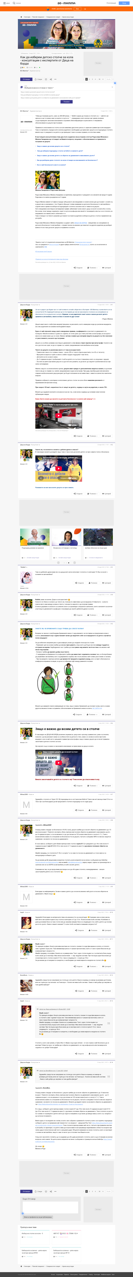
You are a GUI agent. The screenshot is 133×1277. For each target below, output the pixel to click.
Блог (113, 1274)
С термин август (63, 1237)
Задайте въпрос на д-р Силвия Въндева (96, 549)
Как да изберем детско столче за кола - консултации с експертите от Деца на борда (46, 60)
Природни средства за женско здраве (65, 549)
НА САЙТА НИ (97, 708)
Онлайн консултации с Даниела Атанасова (34, 549)
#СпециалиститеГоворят (43, 251)
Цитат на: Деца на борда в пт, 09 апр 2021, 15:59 (54, 1009)
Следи (39, 79)
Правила (66, 1274)
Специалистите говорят (53, 1266)
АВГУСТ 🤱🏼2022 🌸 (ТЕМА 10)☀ (65, 1233)
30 (99, 79)
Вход (124, 3)
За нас (53, 1274)
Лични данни (74, 1274)
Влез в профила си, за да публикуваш (38, 1217)
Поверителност (83, 1274)
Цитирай (108, 268)
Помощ (91, 1274)
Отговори (26, 79)
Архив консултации (68, 1266)
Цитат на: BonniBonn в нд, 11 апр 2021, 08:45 (53, 1070)
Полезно (93, 268)
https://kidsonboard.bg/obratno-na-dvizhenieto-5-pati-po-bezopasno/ (60, 1104)
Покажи (66, 102)
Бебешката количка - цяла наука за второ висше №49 (34, 1251)
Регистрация (111, 3)
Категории (27, 1266)
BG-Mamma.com (31, 1274)
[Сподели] (51, 79)
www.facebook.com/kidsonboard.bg (46, 862)
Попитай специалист (38, 1266)
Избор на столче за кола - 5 (32, 1233)
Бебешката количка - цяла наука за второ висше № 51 (65, 1251)
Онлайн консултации (34, 557)
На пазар (30, 1237)
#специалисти (84, 244)
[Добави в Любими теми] (46, 79)
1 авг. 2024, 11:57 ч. (67, 53)
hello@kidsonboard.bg (75, 862)
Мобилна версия (106, 1274)
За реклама (59, 1274)
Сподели (79, 268)
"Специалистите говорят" (83, 242)
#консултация (54, 244)
